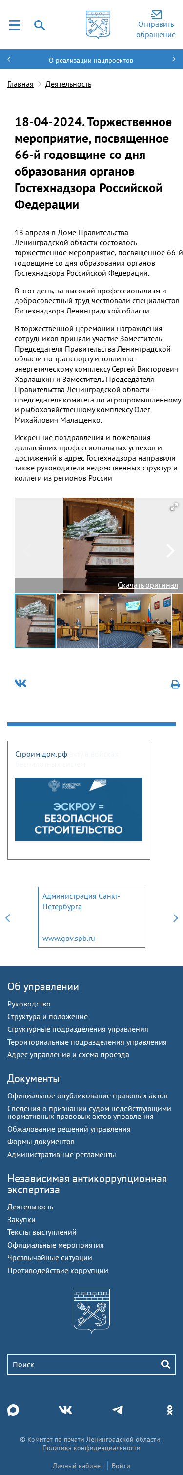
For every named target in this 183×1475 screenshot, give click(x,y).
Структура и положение (47, 1016)
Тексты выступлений (42, 1232)
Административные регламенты (61, 1154)
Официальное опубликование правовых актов (87, 1095)
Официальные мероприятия (55, 1245)
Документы (33, 1078)
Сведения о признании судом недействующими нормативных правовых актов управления (89, 1112)
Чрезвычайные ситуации (49, 1257)
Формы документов (41, 1141)
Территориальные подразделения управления (87, 1042)
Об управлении (43, 986)
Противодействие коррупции (57, 1270)
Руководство (29, 1003)
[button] (174, 506)
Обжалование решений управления (69, 1129)
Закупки (21, 1219)
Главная (20, 84)
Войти (121, 1465)
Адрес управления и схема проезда (68, 1054)
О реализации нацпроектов (91, 60)
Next (176, 917)
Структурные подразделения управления (77, 1029)
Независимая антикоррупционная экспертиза (87, 1183)
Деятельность (68, 84)
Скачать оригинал (148, 585)
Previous (7, 917)
